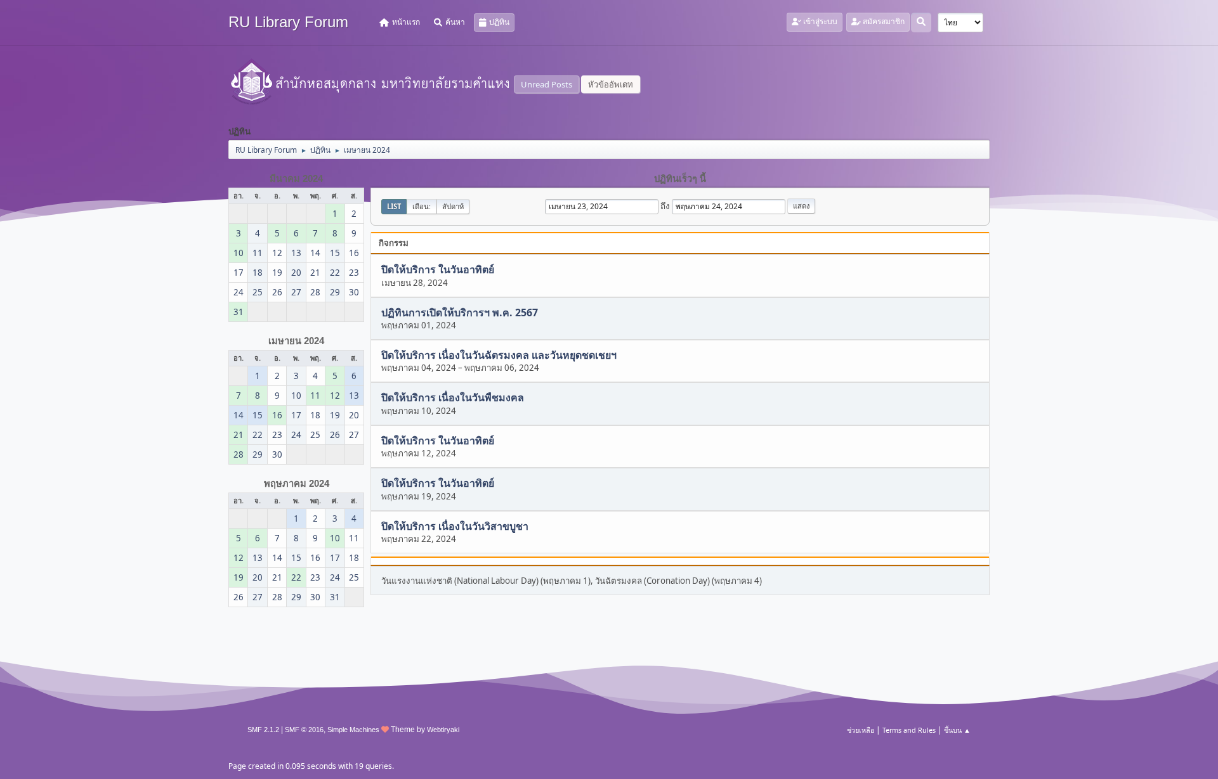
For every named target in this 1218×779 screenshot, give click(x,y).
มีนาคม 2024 (296, 179)
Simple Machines (353, 729)
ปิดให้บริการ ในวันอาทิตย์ (437, 270)
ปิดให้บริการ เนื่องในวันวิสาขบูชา (454, 526)
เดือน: (421, 206)
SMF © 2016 (304, 729)
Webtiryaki (443, 729)
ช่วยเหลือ (860, 730)
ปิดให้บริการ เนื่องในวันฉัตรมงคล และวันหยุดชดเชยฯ (499, 355)
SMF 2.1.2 (263, 729)
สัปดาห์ (453, 206)
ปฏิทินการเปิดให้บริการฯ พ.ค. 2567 (459, 312)
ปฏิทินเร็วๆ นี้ (680, 179)
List (394, 206)
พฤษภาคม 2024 (296, 484)
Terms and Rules (909, 730)
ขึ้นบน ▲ (957, 730)
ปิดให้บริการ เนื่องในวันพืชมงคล (452, 398)
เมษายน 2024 (296, 341)
